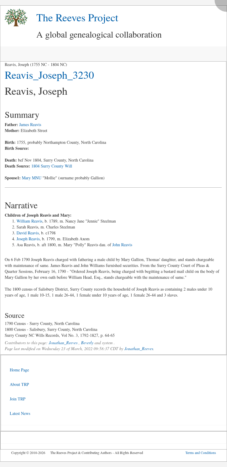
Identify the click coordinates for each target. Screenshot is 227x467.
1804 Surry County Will (51, 166)
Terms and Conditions (200, 452)
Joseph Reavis (28, 238)
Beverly (87, 342)
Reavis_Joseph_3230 (49, 74)
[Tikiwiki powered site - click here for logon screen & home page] (13, 17)
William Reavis (29, 221)
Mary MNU (31, 178)
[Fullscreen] (222, 4)
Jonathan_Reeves (63, 342)
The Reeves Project (77, 17)
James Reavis (30, 124)
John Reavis (122, 244)
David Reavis (28, 233)
